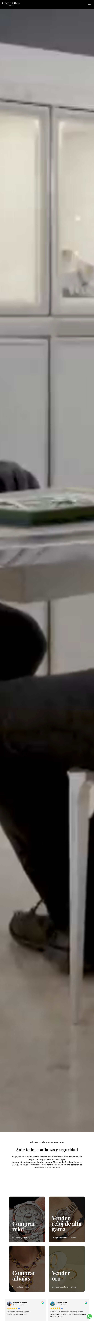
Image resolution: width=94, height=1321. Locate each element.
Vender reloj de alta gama (67, 1223)
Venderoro (61, 1275)
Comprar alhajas (23, 1275)
